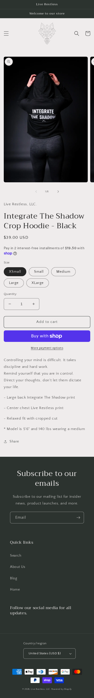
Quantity (10, 294)
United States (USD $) (45, 653)
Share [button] (14, 442)
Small (39, 272)
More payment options (47, 348)
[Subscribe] (78, 517)
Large (14, 283)
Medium (63, 272)
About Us (17, 567)
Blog (13, 578)
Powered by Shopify (61, 689)
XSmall (15, 272)
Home (15, 590)
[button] (6, 33)
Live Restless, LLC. (40, 689)
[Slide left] (36, 191)
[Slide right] (58, 191)
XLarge (38, 283)
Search (16, 556)
